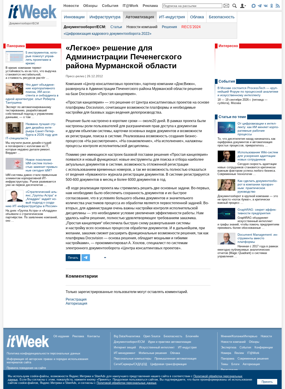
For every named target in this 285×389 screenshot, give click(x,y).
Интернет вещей (125, 347)
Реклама (150, 6)
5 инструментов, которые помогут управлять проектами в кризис (42, 58)
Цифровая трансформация (168, 364)
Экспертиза (228, 347)
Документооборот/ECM (24, 23)
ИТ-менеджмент (124, 353)
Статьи (116, 27)
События (110, 6)
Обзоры (90, 6)
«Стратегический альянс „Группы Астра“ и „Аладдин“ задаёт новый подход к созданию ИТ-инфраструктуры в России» (31, 199)
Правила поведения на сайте (26, 368)
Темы (224, 364)
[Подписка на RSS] (278, 6)
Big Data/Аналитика (127, 336)
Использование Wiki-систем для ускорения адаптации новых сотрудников (258, 155)
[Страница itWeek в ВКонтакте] (266, 6)
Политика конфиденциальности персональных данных (43, 353)
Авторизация (76, 303)
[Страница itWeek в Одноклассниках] (272, 6)
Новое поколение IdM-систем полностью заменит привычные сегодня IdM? (42, 165)
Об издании (61, 336)
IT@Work (130, 6)
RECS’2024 (191, 27)
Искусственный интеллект (157, 347)
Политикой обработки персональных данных (127, 383)
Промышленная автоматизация (175, 358)
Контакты (93, 336)
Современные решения (253, 358)
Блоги (235, 364)
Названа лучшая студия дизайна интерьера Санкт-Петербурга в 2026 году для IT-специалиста (31, 131)
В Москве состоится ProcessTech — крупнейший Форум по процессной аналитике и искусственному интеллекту (248, 91)
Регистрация (76, 299)
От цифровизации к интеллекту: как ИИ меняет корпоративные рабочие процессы (258, 129)
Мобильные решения (153, 353)
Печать (73, 257)
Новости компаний (141, 27)
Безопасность (221, 17)
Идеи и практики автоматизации (169, 341)
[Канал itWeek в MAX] (253, 6)
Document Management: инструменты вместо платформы (258, 238)
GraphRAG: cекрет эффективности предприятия (257, 211)
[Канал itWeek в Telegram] (259, 6)
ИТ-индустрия (172, 17)
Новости (71, 6)
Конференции (263, 347)
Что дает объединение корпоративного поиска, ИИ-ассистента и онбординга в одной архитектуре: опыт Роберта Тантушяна (32, 93)
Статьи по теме (232, 117)
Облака (197, 17)
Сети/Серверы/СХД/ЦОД (130, 364)
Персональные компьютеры (132, 358)
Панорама (16, 46)
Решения (169, 27)
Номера (226, 353)
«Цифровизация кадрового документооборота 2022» (107, 33)
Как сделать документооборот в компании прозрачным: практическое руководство (258, 186)
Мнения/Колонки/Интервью (239, 336)
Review (239, 353)
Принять (267, 381)
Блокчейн (192, 336)
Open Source (151, 336)
